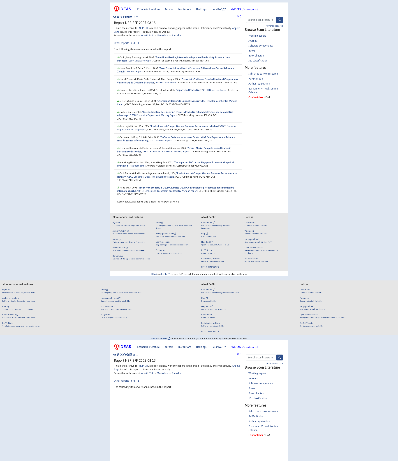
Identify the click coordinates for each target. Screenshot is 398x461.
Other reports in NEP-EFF (128, 43)
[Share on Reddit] (127, 17)
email (144, 35)
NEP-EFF (143, 28)
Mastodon (162, 35)
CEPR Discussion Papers (141, 60)
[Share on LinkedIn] (131, 17)
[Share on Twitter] (121, 17)
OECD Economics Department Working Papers (153, 115)
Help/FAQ (217, 9)
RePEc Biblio (255, 78)
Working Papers (135, 71)
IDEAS (154, 274)
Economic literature (148, 9)
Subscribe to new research (263, 73)
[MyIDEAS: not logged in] (238, 16)
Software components (260, 45)
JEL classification (257, 60)
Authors (169, 9)
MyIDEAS (244, 9)
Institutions (184, 9)
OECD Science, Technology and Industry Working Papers (170, 191)
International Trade (166, 82)
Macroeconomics (138, 166)
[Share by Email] (134, 17)
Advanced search (274, 26)
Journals (253, 40)
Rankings (201, 9)
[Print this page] (137, 17)
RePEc (164, 274)
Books (251, 50)
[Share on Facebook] (124, 17)
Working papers (257, 35)
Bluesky (176, 35)
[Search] (279, 20)
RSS (151, 35)
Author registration (259, 83)
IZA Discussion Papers (161, 140)
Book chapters (256, 55)
